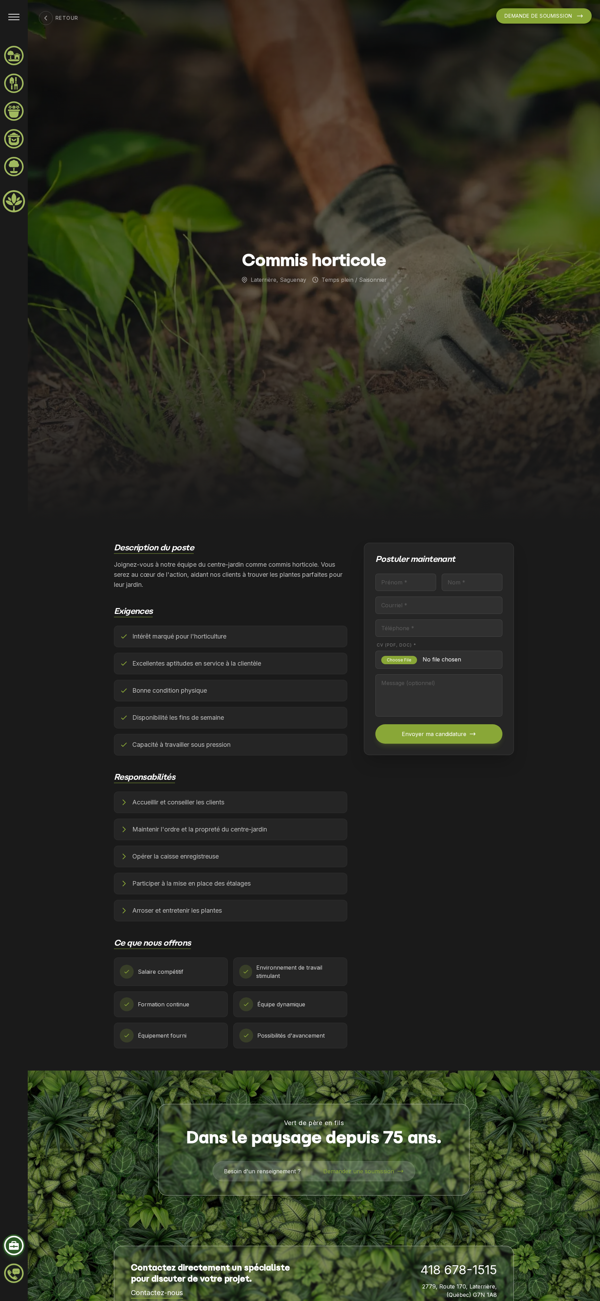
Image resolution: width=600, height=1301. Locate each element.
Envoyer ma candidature (434, 733)
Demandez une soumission (358, 1171)
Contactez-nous (157, 1293)
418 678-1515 (458, 1270)
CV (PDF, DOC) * (396, 645)
